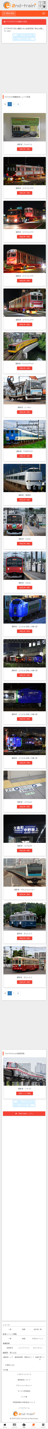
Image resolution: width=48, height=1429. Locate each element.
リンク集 (24, 1397)
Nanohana (34, 1418)
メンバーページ (23, 1348)
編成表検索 (19, 1357)
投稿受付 (10, 1348)
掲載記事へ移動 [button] (24, 149)
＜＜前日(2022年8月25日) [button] (24, 35)
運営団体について (24, 1380)
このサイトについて (24, 1374)
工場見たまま (10, 1365)
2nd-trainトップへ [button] (26, 1114)
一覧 (9, 1329)
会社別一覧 (38, 1329)
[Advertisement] (24, 68)
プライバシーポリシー (24, 1385)
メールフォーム (24, 1408)
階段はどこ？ (29, 1357)
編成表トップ (8, 1357)
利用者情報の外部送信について (24, 1402)
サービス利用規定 (24, 1391)
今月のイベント (37, 1339)
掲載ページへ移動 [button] (25, 1093)
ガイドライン (38, 1348)
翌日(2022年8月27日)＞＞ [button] (24, 39)
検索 (23, 1329)
